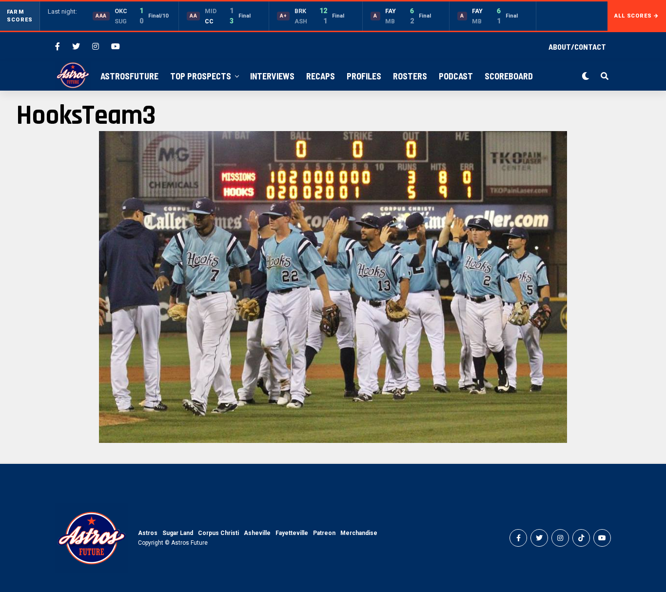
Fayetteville (291, 533)
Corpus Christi (218, 533)
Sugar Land (177, 533)
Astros (147, 533)
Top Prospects (200, 76)
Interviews (272, 76)
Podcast (456, 76)
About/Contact (577, 46)
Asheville (257, 533)
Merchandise (358, 533)
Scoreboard (509, 76)
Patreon (324, 533)
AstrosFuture (129, 76)
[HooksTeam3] (333, 440)
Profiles (364, 76)
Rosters (410, 76)
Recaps (320, 76)
